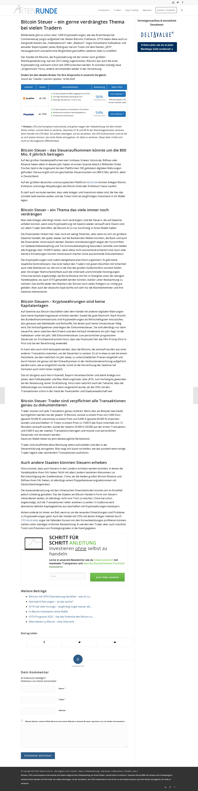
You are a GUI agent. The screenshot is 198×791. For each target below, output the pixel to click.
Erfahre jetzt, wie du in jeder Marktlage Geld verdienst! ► (157, 47)
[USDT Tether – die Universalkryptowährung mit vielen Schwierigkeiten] (2, 395)
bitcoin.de (92, 182)
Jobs (135, 771)
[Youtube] (173, 2)
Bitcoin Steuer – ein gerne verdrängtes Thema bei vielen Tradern (72, 25)
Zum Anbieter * (117, 94)
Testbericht (99, 99)
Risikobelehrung (92, 771)
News (81, 771)
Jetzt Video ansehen (107, 577)
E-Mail (62, 699)
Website (62, 710)
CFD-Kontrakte (29, 520)
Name (62, 688)
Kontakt (128, 771)
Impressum (105, 771)
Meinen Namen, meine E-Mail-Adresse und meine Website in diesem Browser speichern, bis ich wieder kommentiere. (75, 721)
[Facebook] (182, 2)
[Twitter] (178, 2)
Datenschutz (117, 771)
